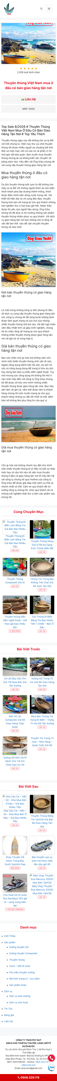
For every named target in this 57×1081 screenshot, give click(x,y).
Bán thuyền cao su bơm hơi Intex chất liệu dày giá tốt (42, 861)
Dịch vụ (8, 991)
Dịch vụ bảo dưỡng (19, 996)
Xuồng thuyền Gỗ (18, 947)
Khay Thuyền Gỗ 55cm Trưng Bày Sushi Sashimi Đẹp (15, 861)
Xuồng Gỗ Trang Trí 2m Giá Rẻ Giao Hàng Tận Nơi (42, 682)
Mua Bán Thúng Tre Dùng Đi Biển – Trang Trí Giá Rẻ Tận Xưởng (42, 720)
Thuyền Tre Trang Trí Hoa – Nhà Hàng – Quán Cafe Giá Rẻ (42, 742)
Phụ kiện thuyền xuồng (22, 972)
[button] (41, 9)
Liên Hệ (8, 1021)
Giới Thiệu (9, 936)
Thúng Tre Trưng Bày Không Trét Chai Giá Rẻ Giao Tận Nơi (42, 582)
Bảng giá (9, 1015)
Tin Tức (8, 1008)
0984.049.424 (29, 1065)
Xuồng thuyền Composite (23, 953)
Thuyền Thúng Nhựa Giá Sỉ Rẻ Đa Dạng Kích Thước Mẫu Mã (42, 545)
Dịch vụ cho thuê (18, 1002)
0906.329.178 (41, 1062)
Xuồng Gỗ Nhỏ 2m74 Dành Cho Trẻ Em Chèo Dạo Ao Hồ (15, 761)
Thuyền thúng (17, 959)
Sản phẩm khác (17, 985)
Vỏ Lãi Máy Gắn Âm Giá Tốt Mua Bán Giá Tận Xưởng (15, 682)
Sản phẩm (9, 942)
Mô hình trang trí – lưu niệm (24, 978)
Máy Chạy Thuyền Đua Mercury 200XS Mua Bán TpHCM (42, 890)
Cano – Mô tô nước (19, 966)
